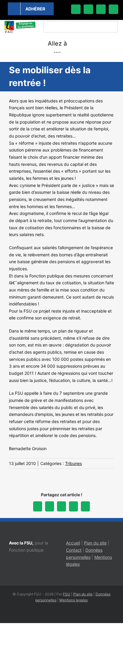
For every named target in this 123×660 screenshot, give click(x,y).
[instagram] (101, 9)
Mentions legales (73, 600)
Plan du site (95, 542)
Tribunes (73, 463)
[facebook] (76, 9)
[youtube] (113, 9)
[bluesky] (88, 9)
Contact (74, 550)
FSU (66, 594)
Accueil (73, 542)
